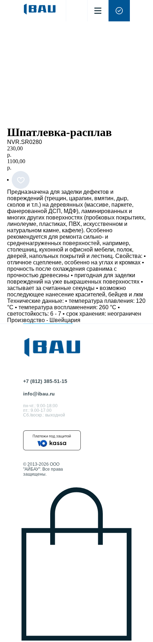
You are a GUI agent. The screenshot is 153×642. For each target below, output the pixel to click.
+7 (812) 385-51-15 (45, 381)
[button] (119, 10)
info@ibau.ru (39, 394)
